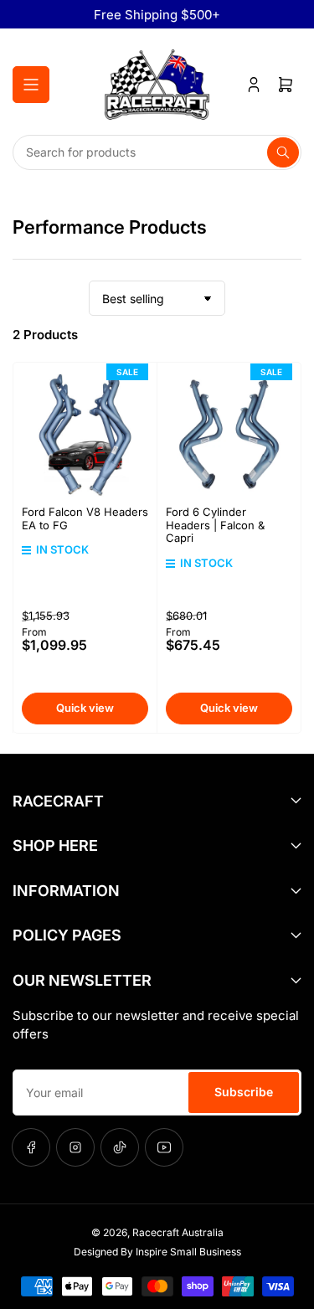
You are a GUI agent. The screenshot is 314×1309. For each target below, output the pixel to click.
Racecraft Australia (178, 1232)
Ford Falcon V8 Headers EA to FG (85, 518)
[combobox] (157, 152)
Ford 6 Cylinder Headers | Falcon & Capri (215, 524)
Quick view (85, 707)
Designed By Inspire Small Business (157, 1251)
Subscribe (243, 1092)
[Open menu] (31, 84)
